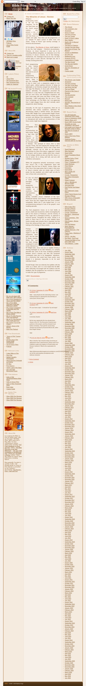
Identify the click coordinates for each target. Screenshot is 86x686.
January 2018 (69, 504)
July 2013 (68, 417)
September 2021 (70, 581)
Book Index (9, 387)
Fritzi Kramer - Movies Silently (71, 221)
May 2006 (68, 269)
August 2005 (68, 252)
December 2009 (69, 351)
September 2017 (70, 496)
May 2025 (68, 655)
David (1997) (68, 134)
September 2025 (70, 661)
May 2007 (68, 292)
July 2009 (68, 341)
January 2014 (69, 428)
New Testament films (12, 82)
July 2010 (68, 364)
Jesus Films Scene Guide (12, 45)
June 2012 (68, 398)
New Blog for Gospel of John (72, 131)
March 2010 (68, 356)
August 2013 (68, 419)
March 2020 (68, 553)
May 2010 (68, 360)
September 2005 (70, 254)
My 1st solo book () (13, 296)
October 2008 (69, 324)
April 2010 (68, 358)
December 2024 (69, 646)
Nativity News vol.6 (71, 120)
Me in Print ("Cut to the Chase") (13, 323)
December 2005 (69, 260)
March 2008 (68, 311)
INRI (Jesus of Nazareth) (72, 198)
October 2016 (69, 475)
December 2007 (69, 305)
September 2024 (70, 642)
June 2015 (68, 445)
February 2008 (69, 309)
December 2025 (69, 667)
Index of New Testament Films (13, 384)
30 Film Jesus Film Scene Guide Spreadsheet (12, 341)
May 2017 (68, 489)
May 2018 (68, 511)
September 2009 (70, 345)
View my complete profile (14, 55)
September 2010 (70, 368)
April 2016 (68, 464)
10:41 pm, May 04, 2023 (38, 338)
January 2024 (69, 629)
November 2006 (69, 281)
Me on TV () (13, 316)
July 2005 (68, 250)
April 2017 (68, 487)
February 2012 (69, 392)
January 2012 (69, 390)
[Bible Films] (14, 37)
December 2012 (69, 404)
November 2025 (69, 665)
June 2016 (68, 468)
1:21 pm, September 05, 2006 (39, 303)
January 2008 (69, 307)
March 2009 (68, 334)
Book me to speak (12, 57)
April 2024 (68, 632)
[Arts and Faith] (13, 131)
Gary (49, 338)
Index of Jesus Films (12, 382)
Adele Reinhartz (69, 164)
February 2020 (69, 551)
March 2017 (68, 485)
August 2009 (68, 343)
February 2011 (69, 377)
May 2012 (68, 396)
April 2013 (68, 411)
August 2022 (68, 602)
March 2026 (68, 672)
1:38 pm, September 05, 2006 (39, 312)
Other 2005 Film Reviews (14, 398)
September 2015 (70, 451)
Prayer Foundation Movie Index (72, 155)
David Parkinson (70, 149)
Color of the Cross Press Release (72, 136)
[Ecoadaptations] (13, 110)
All (7, 77)
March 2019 (68, 530)
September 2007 (70, 299)
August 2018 (68, 517)
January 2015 (69, 436)
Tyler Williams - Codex (71, 243)
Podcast (8, 43)
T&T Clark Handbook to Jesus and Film (13, 446)
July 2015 (68, 447)
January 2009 (69, 330)
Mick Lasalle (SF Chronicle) (70, 172)
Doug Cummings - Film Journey (72, 218)
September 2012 (70, 402)
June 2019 (68, 536)
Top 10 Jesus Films (12, 344)
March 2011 (68, 379)
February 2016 (69, 460)
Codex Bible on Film (12, 353)
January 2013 (69, 405)
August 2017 (68, 494)
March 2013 (68, 409)
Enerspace (68, 168)
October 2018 (69, 521)
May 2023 (68, 615)
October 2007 (69, 301)
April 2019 (68, 532)
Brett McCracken (70, 210)
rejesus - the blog (70, 236)
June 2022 (68, 598)
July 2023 (68, 619)
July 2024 (68, 638)
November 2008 (69, 326)
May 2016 (68, 466)
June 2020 (68, 559)
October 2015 (69, 453)
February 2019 (69, 528)
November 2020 (69, 566)
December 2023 (69, 627)
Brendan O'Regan (70, 196)
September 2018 (70, 519)
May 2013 (68, 413)
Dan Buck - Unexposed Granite (72, 215)
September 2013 (70, 421)
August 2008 (68, 320)
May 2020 (68, 557)
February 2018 (69, 506)
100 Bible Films (11, 41)
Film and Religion (70, 224)
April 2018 (68, 509)
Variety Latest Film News (14, 367)
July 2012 (68, 400)
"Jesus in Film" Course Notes (13, 337)
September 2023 (70, 623)
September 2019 (70, 542)
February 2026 (69, 670)
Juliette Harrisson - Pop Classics (72, 230)
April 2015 (68, 441)
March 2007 (68, 288)
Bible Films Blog (24, 5)
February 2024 (69, 631)
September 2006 (70, 277)
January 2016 (69, 458)
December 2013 (69, 426)
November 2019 (69, 545)
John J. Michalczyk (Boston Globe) (71, 182)
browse (66, 21)
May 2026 (68, 676)
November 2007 (69, 303)
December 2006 (69, 282)
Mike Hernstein (69, 151)
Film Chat (9, 355)
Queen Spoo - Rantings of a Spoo (73, 233)
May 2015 (68, 443)
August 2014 (68, 432)
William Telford (69, 160)
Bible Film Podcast (12, 329)
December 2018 (69, 525)
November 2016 (69, 477)
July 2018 (68, 515)
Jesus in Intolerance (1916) (73, 118)
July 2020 (68, 561)
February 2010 (69, 354)
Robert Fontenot (70, 180)
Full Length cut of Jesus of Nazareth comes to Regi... (73, 127)
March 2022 (68, 593)
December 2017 (69, 502)
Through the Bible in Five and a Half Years (72, 240)
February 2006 (69, 264)
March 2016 (68, 462)
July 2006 (68, 273)
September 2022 (70, 604)
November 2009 (69, 349)
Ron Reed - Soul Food (71, 238)
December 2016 (69, 479)
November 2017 (69, 500)
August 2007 (68, 298)
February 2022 (69, 591)
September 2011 (70, 385)
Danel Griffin (68, 153)
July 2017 (68, 492)
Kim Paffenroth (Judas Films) (71, 191)
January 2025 (69, 648)
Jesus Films (10, 78)
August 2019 (68, 540)
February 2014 (69, 430)
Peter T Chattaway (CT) (72, 162)
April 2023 (68, 614)
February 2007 (69, 286)
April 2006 (68, 267)
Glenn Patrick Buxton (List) (73, 194)
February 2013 (69, 407)
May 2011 (68, 383)
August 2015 (68, 449)
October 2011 (69, 387)
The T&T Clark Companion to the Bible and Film (13, 452)
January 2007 (69, 284)
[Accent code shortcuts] (16, 14)
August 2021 (68, 579)
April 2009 (68, 335)
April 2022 (68, 595)
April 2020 (68, 555)
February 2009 (69, 332)
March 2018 (68, 508)
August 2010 (68, 366)
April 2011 (68, 381)
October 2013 (69, 422)
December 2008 (69, 328)
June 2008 (68, 317)
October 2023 (69, 625)
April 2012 (68, 394)
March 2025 (68, 651)
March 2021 (68, 572)
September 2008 (70, 322)
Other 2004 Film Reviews (14, 400)
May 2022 (68, 597)
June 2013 (68, 415)
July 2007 (68, 296)
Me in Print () (14, 300)
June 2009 (68, 339)
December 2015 (69, 457)
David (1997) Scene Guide (73, 122)
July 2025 (68, 659)
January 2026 (69, 668)
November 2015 (69, 455)
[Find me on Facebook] (5, 39)
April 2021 (68, 574)
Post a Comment (34, 359)
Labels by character (12, 84)
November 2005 (69, 258)
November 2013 (69, 424)
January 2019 (69, 527)
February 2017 (69, 483)
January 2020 (69, 549)
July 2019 (68, 538)
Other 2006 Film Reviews (14, 396)
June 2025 (68, 657)
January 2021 (69, 568)
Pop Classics (10, 366)
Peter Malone (69, 166)
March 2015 (68, 439)
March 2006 (68, 265)
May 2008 (68, 315)
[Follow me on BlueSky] (11, 39)
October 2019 (69, 544)
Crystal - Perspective (71, 175)
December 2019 (69, 547)
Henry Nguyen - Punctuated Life (69, 227)
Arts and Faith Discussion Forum (11, 370)
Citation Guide (10, 389)
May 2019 (68, 534)
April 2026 (68, 674)
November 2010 (69, 371)
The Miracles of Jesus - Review (40, 17)
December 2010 (69, 373)
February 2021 (69, 570)
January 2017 (69, 481)
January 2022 (69, 589)
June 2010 (68, 362)
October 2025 (69, 663)
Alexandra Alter (69, 185)
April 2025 (68, 653)
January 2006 (69, 262)
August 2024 (68, 640)
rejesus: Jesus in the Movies (12, 326)
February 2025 (69, 649)
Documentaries (35, 276)
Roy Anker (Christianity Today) (72, 177)
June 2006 (68, 271)
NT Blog (8, 364)
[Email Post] (27, 280)
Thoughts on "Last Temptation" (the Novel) (72, 124)
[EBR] (13, 275)
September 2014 (70, 434)
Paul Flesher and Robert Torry (72, 188)
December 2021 (69, 587)
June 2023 (68, 617)
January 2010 (69, 352)
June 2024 (68, 636)
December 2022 (69, 606)
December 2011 (69, 388)
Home (10, 14)
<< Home (30, 362)
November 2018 (69, 523)
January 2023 (69, 608)
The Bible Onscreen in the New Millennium (13, 449)
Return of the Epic (70, 200)
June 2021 (68, 578)
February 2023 (69, 610)
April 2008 (68, 313)
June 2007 (68, 294)
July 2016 (68, 470)
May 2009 (68, 337)
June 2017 (68, 491)
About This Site (11, 18)
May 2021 (68, 576)
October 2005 (69, 256)
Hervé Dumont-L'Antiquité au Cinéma (14, 361)
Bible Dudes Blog (70, 207)
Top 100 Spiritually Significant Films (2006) (72, 115)
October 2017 (69, 498)
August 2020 (68, 562)
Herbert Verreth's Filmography (11, 357)
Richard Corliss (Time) (71, 158)
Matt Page (53, 312)
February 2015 (69, 438)
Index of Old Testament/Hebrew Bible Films (13, 378)
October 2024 (69, 644)
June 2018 (68, 513)
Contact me (10, 16)
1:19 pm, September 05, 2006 (39, 290)
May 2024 (68, 634)
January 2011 (69, 375)
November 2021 (69, 585)
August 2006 (68, 275)
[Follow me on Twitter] (8, 39)
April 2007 (68, 290)
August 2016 (68, 472)
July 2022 (68, 600)
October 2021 (69, 583)
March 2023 (68, 612)
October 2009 (69, 347)
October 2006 (69, 279)
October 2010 (69, 369)
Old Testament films (12, 80)
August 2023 (68, 621)
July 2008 (68, 318)
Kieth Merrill (68, 169)
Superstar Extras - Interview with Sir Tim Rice (73, 139)
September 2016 (70, 474)
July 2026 (68, 678)
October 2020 (69, 564)
